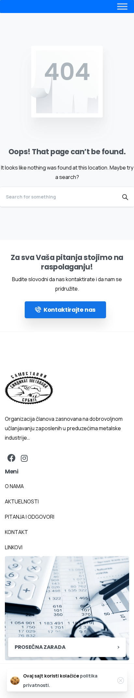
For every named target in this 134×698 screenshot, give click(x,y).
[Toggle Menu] (109, 6)
